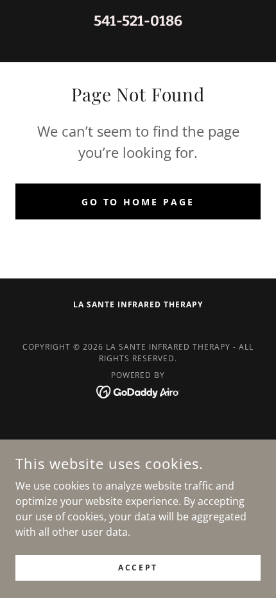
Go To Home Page (138, 202)
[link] (138, 391)
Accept (137, 567)
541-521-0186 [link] (138, 21)
